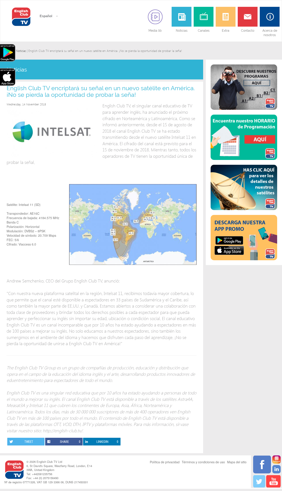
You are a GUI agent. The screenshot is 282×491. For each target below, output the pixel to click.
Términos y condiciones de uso (203, 462)
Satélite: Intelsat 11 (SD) (24, 204)
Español (45, 16)
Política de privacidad (165, 462)
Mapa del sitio (237, 462)
